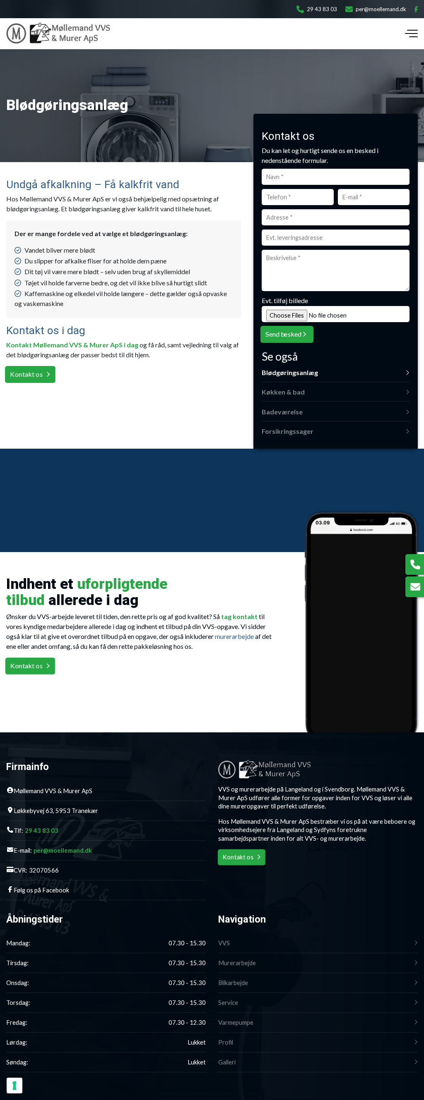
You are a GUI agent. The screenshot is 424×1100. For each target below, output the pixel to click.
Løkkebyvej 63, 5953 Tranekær (56, 810)
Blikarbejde (233, 982)
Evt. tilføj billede (285, 300)
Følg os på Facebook (41, 890)
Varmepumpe (235, 1022)
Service (228, 1002)
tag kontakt (239, 616)
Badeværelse (282, 412)
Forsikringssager (287, 431)
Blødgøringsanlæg (290, 372)
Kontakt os (26, 374)
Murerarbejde (237, 962)
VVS (224, 943)
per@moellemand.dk (381, 9)
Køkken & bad (283, 392)
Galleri (227, 1062)
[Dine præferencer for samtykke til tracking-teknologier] (14, 1085)
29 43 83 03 (322, 9)
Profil (225, 1042)
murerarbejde (234, 636)
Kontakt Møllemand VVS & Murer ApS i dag (72, 345)
